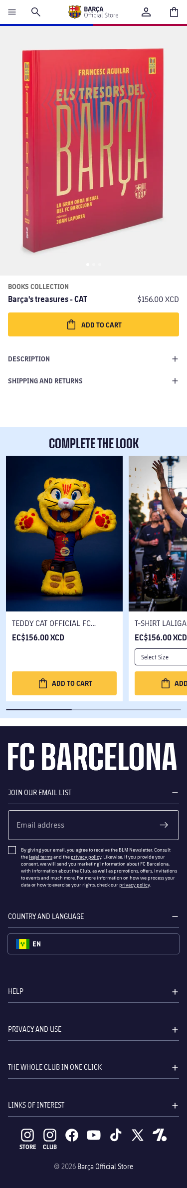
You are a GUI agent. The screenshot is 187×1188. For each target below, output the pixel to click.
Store (27, 1147)
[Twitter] (138, 1135)
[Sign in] (146, 12)
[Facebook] (72, 1135)
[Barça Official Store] (93, 12)
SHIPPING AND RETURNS (45, 380)
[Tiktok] (116, 1135)
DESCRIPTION (29, 358)
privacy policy (86, 857)
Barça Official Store (105, 1166)
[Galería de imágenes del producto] (93, 151)
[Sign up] (164, 825)
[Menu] (12, 12)
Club (50, 1147)
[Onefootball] (160, 1135)
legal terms (40, 857)
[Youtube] (94, 1135)
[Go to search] (36, 12)
